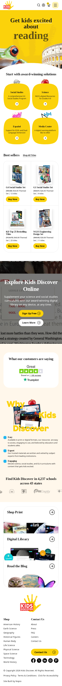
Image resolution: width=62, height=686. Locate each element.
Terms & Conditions (27, 675)
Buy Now (12, 199)
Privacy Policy (9, 675)
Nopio (18, 681)
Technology (8, 657)
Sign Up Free (29, 313)
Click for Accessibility (48, 675)
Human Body (9, 641)
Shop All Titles (29, 155)
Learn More (28, 322)
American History (11, 624)
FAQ (33, 632)
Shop (6, 619)
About (34, 624)
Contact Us (37, 619)
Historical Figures (11, 636)
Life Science (9, 645)
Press (33, 628)
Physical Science (11, 649)
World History (10, 662)
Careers (34, 636)
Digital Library (18, 539)
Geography (8, 632)
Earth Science (10, 628)
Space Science (10, 653)
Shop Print (14, 512)
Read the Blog (17, 566)
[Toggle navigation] (55, 5)
